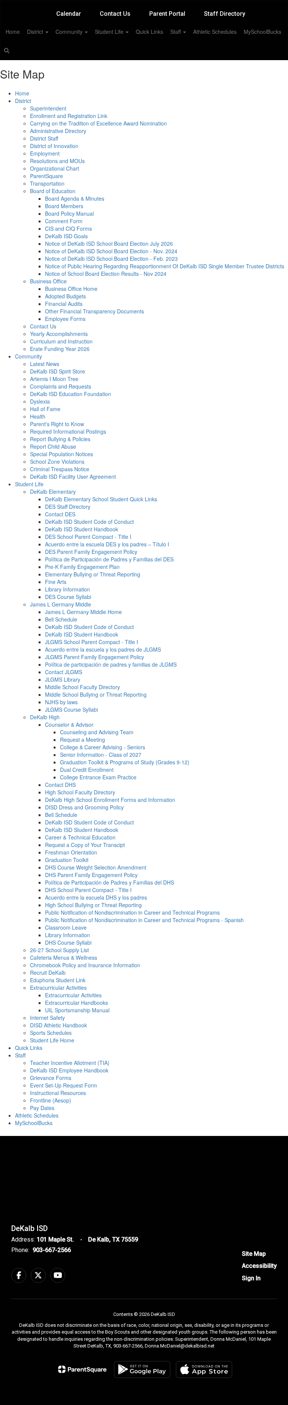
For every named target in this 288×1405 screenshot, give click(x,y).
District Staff (44, 138)
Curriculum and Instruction (61, 341)
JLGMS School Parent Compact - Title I (91, 642)
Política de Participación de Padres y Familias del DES (109, 559)
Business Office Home (71, 288)
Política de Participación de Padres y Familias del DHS (109, 882)
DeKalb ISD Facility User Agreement (73, 476)
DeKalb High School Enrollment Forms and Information (110, 799)
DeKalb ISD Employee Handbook (69, 1070)
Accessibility (259, 1265)
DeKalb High (45, 717)
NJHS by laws (61, 702)
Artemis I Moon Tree (54, 379)
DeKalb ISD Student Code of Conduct (89, 521)
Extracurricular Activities (58, 987)
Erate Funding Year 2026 (60, 348)
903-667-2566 (52, 1250)
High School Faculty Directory (80, 792)
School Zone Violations (57, 461)
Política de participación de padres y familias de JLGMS (111, 664)
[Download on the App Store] (204, 1369)
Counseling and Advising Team (97, 732)
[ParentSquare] (82, 1369)
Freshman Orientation (71, 852)
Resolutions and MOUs (57, 161)
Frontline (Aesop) (50, 1100)
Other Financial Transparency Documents (94, 311)
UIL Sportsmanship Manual (77, 1010)
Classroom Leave (66, 927)
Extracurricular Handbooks (76, 1002)
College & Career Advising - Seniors (102, 747)
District (36, 31)
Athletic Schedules (215, 31)
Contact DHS (60, 784)
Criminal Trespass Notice (59, 469)
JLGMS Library (62, 679)
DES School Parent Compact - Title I (88, 536)
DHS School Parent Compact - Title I (88, 890)
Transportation (47, 183)
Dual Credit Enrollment (87, 769)
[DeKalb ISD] (144, 5)
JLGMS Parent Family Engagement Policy (94, 657)
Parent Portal (167, 13)
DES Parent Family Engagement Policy (91, 551)
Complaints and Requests (60, 386)
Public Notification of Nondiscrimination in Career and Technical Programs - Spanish (144, 920)
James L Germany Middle (60, 604)
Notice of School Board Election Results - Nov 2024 (105, 273)
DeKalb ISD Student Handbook (81, 529)
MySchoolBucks (262, 31)
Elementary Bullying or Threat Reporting (92, 574)
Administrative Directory (58, 131)
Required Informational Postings (68, 431)
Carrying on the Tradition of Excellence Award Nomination (98, 123)
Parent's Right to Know (57, 424)
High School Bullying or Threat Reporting (93, 905)
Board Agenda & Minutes (74, 198)
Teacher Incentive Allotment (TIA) (70, 1062)
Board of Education (52, 191)
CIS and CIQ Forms (68, 228)
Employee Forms (65, 318)
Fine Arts (55, 581)
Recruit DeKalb (48, 972)
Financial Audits (63, 303)
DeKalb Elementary (53, 491)
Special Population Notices (61, 454)
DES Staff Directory (67, 506)
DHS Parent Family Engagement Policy (91, 875)
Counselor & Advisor (69, 724)
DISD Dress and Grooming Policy (84, 807)
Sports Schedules (51, 1032)
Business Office (48, 281)
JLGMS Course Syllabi (71, 709)
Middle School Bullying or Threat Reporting (96, 694)
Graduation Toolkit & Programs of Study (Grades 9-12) (124, 762)
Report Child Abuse (53, 446)
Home (13, 31)
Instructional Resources (58, 1092)
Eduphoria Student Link (58, 980)
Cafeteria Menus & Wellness (63, 957)
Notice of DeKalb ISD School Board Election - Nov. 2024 (111, 251)
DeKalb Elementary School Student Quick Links (101, 499)
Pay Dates (42, 1108)
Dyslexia (40, 401)
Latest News (44, 364)
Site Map (254, 1253)
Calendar (68, 13)
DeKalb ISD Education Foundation (70, 394)
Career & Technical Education (80, 837)
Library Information (67, 589)
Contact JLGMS (63, 672)
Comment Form (63, 221)
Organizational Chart (54, 168)
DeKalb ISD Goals (66, 236)
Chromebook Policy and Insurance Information (85, 965)
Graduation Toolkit (66, 860)
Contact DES (60, 514)
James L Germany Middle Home (83, 612)
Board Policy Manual (69, 213)
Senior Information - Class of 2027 (100, 754)
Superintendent (48, 108)
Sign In (251, 1278)
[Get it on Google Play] (142, 1369)
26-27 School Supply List (59, 950)
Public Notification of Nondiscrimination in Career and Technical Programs (132, 912)
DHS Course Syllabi (68, 942)
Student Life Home (52, 1040)
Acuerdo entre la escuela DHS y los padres (96, 897)
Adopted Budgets (65, 296)
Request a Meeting (82, 739)
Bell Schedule (61, 619)
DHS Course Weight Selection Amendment (95, 867)
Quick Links (149, 31)
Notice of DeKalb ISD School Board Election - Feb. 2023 (111, 258)
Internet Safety (47, 1017)
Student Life (110, 31)
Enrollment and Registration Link (68, 115)
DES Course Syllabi (68, 596)
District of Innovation (54, 146)
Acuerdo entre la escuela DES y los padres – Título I (107, 544)
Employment (45, 153)
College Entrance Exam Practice (98, 777)
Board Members (64, 206)
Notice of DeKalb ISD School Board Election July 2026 (109, 243)
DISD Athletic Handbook (58, 1025)
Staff (176, 31)
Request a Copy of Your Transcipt (85, 844)
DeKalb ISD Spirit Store (57, 371)
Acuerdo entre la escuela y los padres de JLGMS (103, 649)
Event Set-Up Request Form (63, 1085)
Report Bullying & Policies (60, 439)
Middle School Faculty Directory (82, 687)
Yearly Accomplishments (59, 333)
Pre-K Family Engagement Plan (82, 566)
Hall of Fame (45, 409)
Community (70, 31)
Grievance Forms (50, 1077)
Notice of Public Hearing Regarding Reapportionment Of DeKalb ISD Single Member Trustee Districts (164, 266)
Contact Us (115, 13)
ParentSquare (46, 176)
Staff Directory (224, 13)
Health (37, 416)
